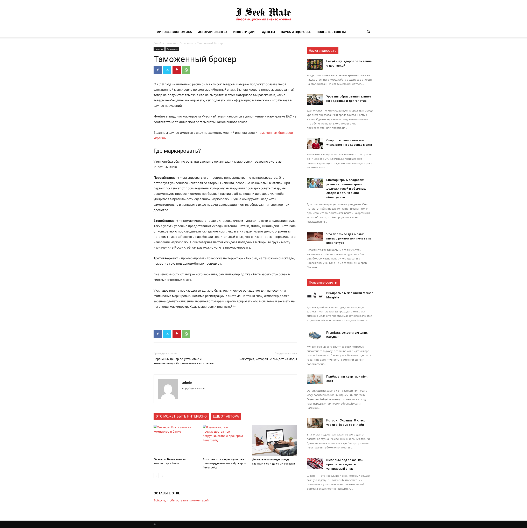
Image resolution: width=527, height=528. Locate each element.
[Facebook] (158, 70)
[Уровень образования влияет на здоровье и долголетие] (315, 99)
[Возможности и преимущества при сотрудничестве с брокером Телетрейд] (225, 440)
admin (187, 382)
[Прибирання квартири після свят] (315, 379)
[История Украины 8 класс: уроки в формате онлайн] (315, 423)
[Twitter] (167, 70)
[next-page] (162, 475)
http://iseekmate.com (193, 388)
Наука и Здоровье (296, 32)
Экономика (186, 43)
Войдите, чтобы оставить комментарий (181, 500)
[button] (368, 32)
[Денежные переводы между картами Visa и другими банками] (274, 440)
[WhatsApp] (186, 70)
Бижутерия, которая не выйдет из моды (268, 359)
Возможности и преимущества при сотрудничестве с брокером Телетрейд (224, 463)
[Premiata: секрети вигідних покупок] (315, 335)
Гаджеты (267, 32)
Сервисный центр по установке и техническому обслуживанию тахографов (184, 361)
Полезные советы (331, 32)
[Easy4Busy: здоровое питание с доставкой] (315, 64)
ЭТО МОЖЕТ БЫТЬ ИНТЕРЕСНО (181, 416)
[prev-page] (156, 475)
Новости (171, 43)
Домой (158, 43)
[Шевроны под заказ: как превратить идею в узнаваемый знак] (315, 463)
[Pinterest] (177, 70)
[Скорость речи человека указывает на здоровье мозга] (315, 143)
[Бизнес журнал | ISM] (263, 14)
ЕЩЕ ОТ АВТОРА (226, 416)
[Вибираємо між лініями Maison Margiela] (315, 294)
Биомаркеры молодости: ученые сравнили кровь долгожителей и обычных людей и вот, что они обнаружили (346, 188)
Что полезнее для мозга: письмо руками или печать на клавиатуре (349, 238)
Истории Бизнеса (212, 32)
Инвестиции (244, 32)
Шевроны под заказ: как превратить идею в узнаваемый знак (344, 464)
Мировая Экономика (174, 32)
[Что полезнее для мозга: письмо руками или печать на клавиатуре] (315, 236)
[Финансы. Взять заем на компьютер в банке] (176, 440)
